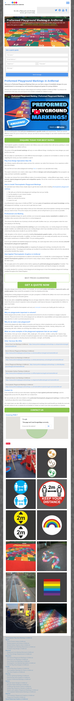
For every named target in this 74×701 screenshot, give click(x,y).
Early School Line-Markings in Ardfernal (18, 661)
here (34, 168)
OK (48, 426)
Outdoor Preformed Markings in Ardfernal (19, 679)
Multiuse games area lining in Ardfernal (18, 643)
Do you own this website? (29, 426)
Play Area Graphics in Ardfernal (16, 672)
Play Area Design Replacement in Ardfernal (19, 654)
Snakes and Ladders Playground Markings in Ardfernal (22, 690)
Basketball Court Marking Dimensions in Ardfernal (21, 647)
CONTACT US (37, 410)
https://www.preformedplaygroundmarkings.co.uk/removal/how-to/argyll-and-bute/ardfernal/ (32, 353)
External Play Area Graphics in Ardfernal (18, 677)
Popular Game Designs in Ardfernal (17, 683)
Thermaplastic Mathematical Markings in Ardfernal (21, 692)
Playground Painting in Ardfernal (16, 697)
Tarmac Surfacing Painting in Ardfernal (18, 675)
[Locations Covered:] (5, 2)
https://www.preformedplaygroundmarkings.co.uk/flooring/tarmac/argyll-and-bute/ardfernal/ (31, 373)
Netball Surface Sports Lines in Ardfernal (18, 645)
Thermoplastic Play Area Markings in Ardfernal (19, 638)
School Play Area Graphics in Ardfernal (18, 668)
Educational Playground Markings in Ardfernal (20, 657)
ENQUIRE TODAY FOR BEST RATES (37, 140)
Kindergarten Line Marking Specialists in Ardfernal (21, 663)
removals (37, 307)
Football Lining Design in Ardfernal (17, 648)
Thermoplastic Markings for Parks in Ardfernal (20, 670)
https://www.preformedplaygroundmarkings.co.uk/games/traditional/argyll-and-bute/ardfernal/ (32, 380)
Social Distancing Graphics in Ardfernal (17, 699)
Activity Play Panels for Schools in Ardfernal (19, 688)
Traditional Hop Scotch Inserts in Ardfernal (19, 686)
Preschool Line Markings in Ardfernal (17, 659)
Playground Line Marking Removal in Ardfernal (20, 652)
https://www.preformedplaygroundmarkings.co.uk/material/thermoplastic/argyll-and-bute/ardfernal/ (34, 386)
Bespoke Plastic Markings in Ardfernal (17, 684)
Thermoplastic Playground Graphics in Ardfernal (20, 695)
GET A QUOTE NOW (37, 285)
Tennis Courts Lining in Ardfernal (16, 641)
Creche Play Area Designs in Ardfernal (18, 665)
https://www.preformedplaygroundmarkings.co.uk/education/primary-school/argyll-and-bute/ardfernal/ (34, 359)
